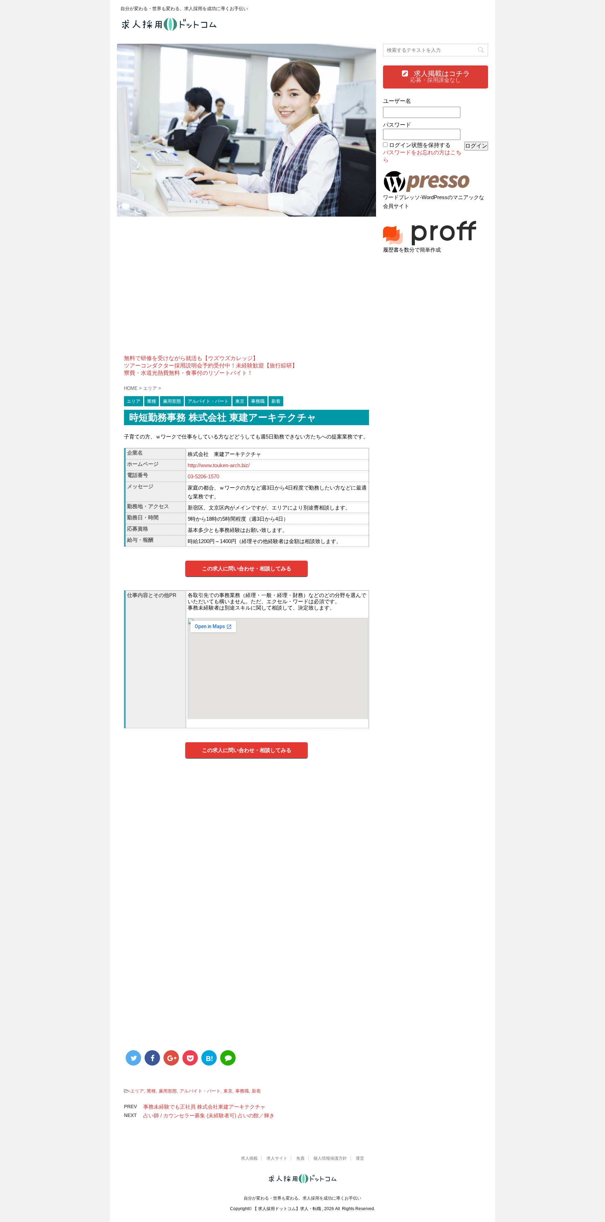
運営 (360, 1158)
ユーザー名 (397, 101)
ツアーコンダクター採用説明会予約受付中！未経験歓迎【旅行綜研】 (211, 365)
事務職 (242, 1091)
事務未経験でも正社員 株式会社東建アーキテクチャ (204, 1107)
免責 (300, 1158)
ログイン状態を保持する (420, 145)
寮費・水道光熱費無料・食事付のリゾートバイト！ (188, 373)
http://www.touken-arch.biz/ (219, 465)
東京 (227, 1091)
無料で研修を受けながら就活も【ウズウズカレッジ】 (191, 358)
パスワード (397, 125)
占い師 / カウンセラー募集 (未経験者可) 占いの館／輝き (208, 1115)
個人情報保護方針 (330, 1158)
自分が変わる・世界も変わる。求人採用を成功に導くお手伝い (302, 1198)
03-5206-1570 (203, 476)
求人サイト (276, 1158)
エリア (137, 1091)
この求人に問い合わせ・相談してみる (246, 568)
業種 (151, 1091)
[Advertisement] (246, 290)
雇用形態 (168, 1091)
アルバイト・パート (200, 1091)
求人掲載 (249, 1158)
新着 (256, 1091)
